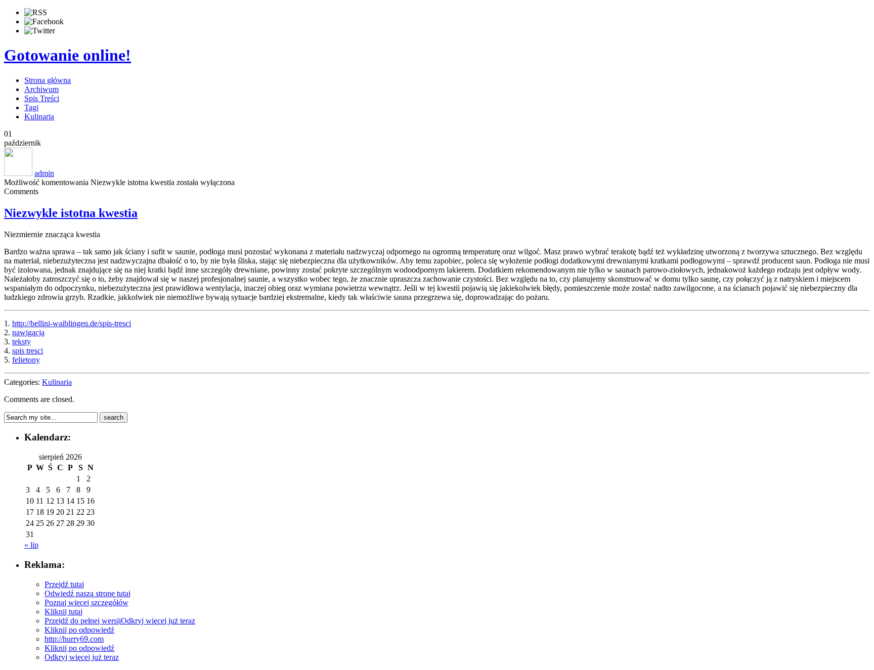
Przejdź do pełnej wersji (83, 620)
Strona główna (47, 80)
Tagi (31, 107)
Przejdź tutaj (64, 584)
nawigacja (28, 332)
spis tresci (27, 350)
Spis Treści (41, 98)
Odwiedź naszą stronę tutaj (87, 593)
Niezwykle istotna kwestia (71, 212)
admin (44, 173)
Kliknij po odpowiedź (79, 630)
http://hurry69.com (74, 639)
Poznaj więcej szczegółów (86, 602)
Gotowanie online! (67, 55)
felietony (26, 359)
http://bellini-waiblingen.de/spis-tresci (71, 323)
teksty (21, 341)
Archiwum (41, 89)
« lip (31, 545)
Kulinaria (39, 116)
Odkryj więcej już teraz (158, 620)
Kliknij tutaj (63, 611)
